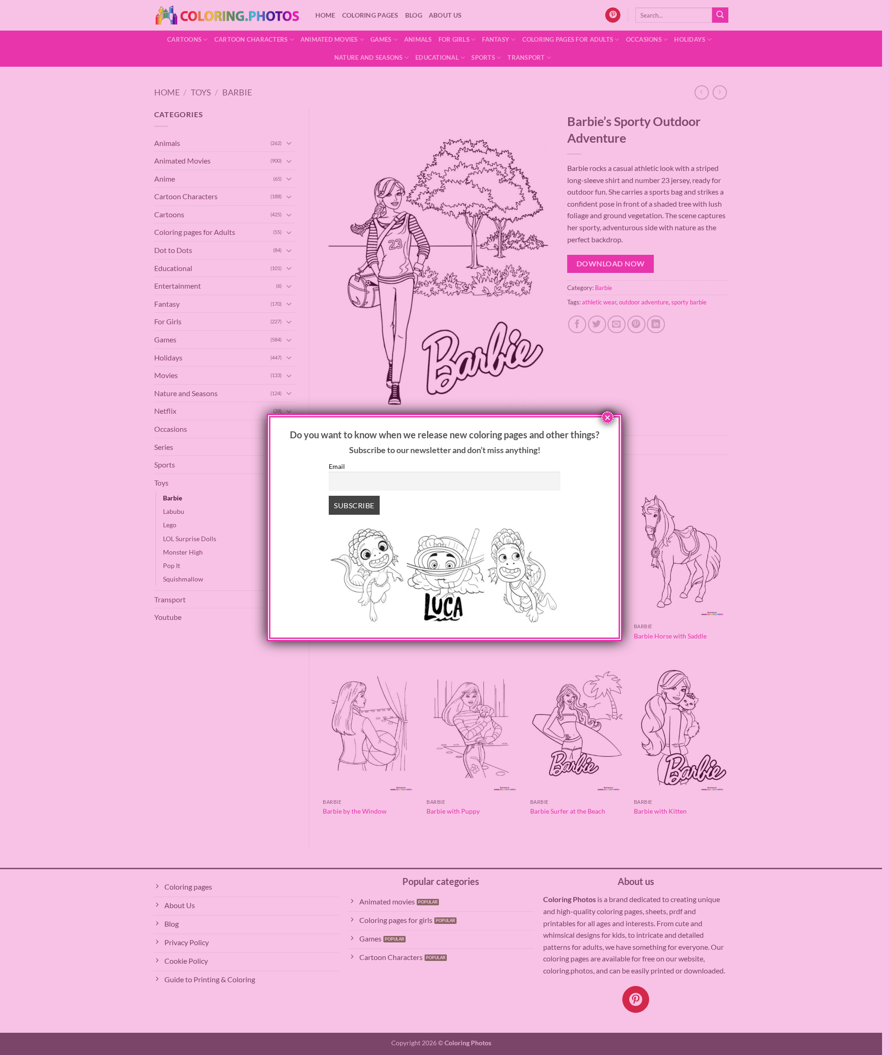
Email (337, 466)
